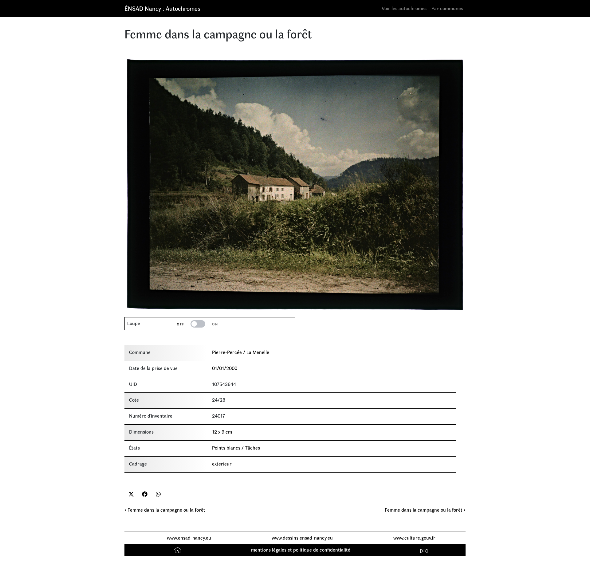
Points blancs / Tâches (236, 447)
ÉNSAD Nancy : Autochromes (162, 8)
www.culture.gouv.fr (414, 537)
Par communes (447, 8)
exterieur (222, 463)
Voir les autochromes (404, 8)
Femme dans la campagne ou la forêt (165, 509)
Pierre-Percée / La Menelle (240, 352)
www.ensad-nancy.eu (189, 537)
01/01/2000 (224, 368)
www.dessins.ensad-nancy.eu (302, 537)
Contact (424, 549)
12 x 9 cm (222, 431)
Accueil (178, 549)
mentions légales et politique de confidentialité (300, 549)
